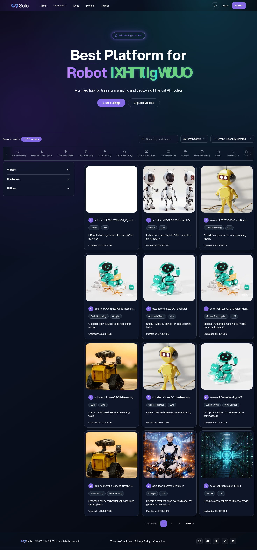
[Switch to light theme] (215, 5)
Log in (225, 5)
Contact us (159, 541)
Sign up (239, 5)
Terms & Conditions (121, 541)
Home (43, 6)
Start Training (111, 103)
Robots (105, 6)
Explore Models (144, 103)
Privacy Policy (142, 541)
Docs (76, 6)
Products (58, 5)
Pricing (90, 6)
